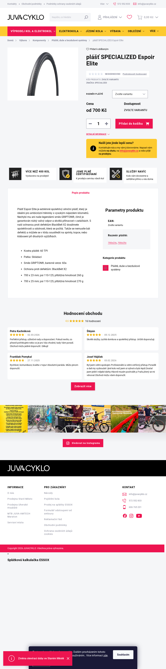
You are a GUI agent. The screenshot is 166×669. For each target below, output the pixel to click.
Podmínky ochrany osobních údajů (64, 4)
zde (105, 655)
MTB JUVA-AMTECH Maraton (18, 515)
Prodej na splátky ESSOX (58, 504)
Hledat (86, 17)
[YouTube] (139, 515)
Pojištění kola (52, 499)
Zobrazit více (83, 386)
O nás (10, 493)
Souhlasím (123, 654)
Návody (48, 493)
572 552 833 (135, 500)
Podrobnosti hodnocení (135, 74)
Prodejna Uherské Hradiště (17, 506)
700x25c (122, 242)
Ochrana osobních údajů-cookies (58, 532)
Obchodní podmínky (32, 4)
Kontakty (12, 4)
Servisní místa (15, 522)
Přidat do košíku (131, 123)
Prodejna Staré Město (19, 499)
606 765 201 (135, 507)
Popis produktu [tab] (80, 192)
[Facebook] (124, 515)
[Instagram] (131, 515)
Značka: (96, 83)
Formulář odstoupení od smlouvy (58, 512)
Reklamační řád (53, 519)
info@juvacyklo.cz (129, 150)
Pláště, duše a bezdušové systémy (125, 267)
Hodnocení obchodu (83, 313)
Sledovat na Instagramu (86, 443)
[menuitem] (31, 31)
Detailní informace (96, 134)
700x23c (112, 242)
